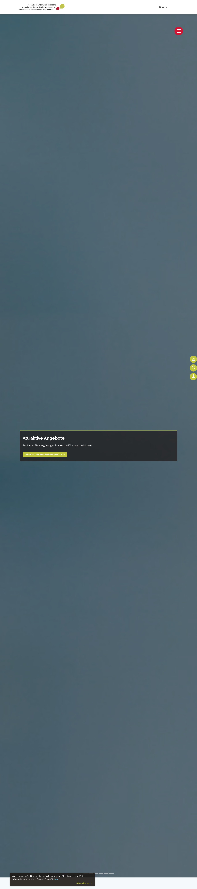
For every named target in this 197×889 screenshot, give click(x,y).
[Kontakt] (193, 368)
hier (56, 879)
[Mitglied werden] (193, 359)
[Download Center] (193, 376)
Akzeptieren (82, 883)
